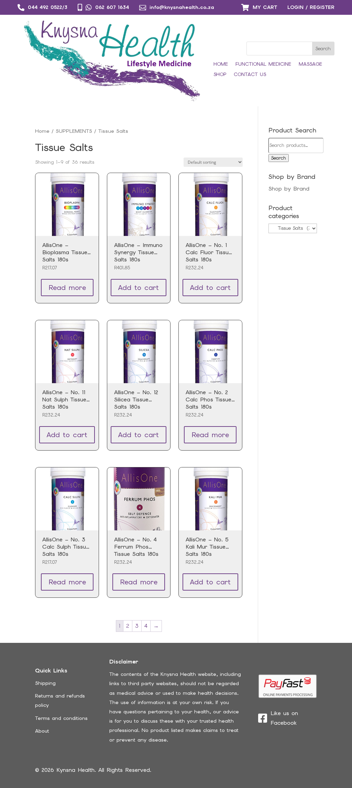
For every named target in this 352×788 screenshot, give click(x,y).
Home (220, 64)
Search (278, 158)
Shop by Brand (288, 188)
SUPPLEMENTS (74, 131)
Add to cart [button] (138, 287)
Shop (219, 74)
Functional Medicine (263, 64)
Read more (67, 287)
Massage (310, 64)
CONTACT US (250, 74)
